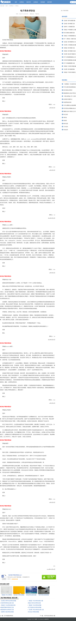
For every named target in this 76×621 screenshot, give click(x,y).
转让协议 (65, 114)
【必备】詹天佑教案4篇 (69, 20)
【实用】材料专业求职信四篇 (8, 600)
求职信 (16, 5)
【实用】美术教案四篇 (69, 69)
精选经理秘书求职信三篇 (7, 607)
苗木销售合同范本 (67, 90)
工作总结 (65, 126)
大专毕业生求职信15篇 (49, 615)
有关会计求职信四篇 (33, 611)
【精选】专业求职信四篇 (34, 605)
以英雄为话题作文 (67, 99)
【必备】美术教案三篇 (69, 23)
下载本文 (37, 13)
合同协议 (35, 2)
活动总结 (65, 129)
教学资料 (49, 2)
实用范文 (22, 2)
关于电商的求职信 (8, 615)
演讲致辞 (42, 2)
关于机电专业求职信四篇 (34, 607)
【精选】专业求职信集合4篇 (35, 600)
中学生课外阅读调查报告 (69, 87)
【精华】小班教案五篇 (69, 26)
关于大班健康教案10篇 (69, 63)
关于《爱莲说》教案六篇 (69, 38)
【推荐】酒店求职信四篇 (7, 611)
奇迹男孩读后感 (67, 102)
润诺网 (35, 619)
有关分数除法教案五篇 (69, 32)
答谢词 (65, 120)
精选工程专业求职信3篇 (34, 603)
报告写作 (28, 2)
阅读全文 (32, 13)
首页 (16, 2)
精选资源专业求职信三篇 (7, 609)
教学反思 (65, 123)
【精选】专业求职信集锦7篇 (8, 605)
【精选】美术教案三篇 (69, 48)
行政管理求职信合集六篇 (7, 603)
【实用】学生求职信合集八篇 (36, 609)
